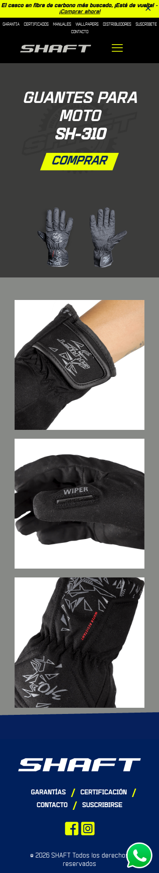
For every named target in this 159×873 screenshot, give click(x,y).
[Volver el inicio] (79, 764)
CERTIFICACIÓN (103, 793)
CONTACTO (52, 805)
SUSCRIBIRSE (102, 805)
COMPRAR (79, 161)
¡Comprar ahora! (79, 11)
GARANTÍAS (48, 793)
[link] (79, 237)
